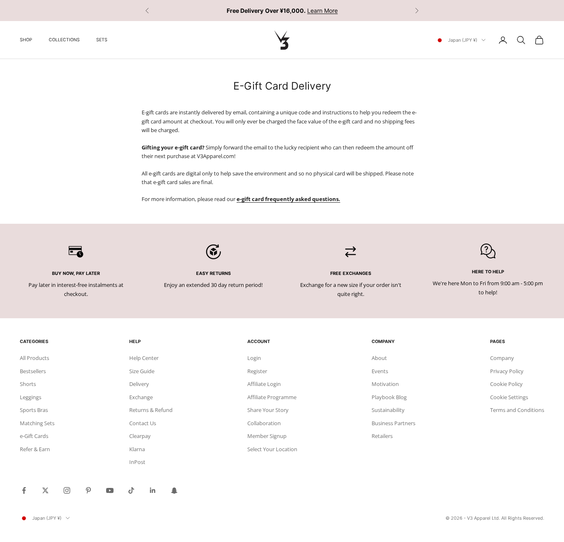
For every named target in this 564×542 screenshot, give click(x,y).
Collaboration (264, 423)
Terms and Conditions (517, 410)
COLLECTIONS (64, 40)
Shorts (28, 384)
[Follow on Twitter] (45, 490)
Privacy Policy (507, 371)
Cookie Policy (506, 384)
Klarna (137, 449)
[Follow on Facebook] (24, 490)
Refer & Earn (35, 449)
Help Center (144, 358)
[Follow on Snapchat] (174, 490)
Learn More (322, 10)
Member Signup (267, 436)
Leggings (30, 397)
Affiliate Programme (271, 397)
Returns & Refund (151, 410)
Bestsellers (33, 371)
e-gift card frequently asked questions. (288, 199)
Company (502, 358)
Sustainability (388, 410)
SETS (101, 40)
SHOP (26, 40)
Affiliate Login (264, 384)
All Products (34, 358)
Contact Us (142, 423)
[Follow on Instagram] (67, 490)
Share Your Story (268, 410)
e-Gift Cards (34, 436)
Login (254, 358)
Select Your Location (272, 449)
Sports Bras (34, 410)
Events (380, 371)
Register (257, 371)
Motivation (385, 384)
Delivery (139, 384)
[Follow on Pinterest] (88, 490)
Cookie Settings (509, 397)
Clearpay (140, 436)
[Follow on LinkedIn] (153, 490)
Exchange (141, 397)
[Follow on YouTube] (110, 490)
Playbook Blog (389, 397)
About (379, 358)
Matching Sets (37, 423)
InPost (137, 462)
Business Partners (393, 423)
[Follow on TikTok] (131, 490)
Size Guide (141, 371)
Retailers (382, 436)
